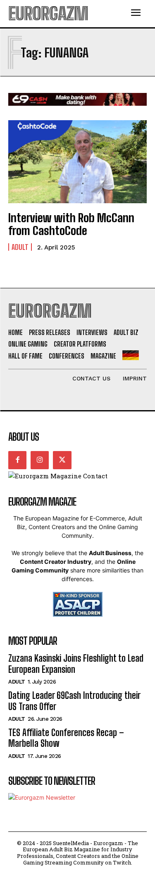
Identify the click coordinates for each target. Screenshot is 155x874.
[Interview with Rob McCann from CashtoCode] (77, 161)
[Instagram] (40, 460)
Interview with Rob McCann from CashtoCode (71, 224)
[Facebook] (17, 460)
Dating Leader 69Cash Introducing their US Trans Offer (74, 701)
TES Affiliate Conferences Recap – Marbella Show (66, 738)
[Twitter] (62, 460)
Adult (20, 247)
